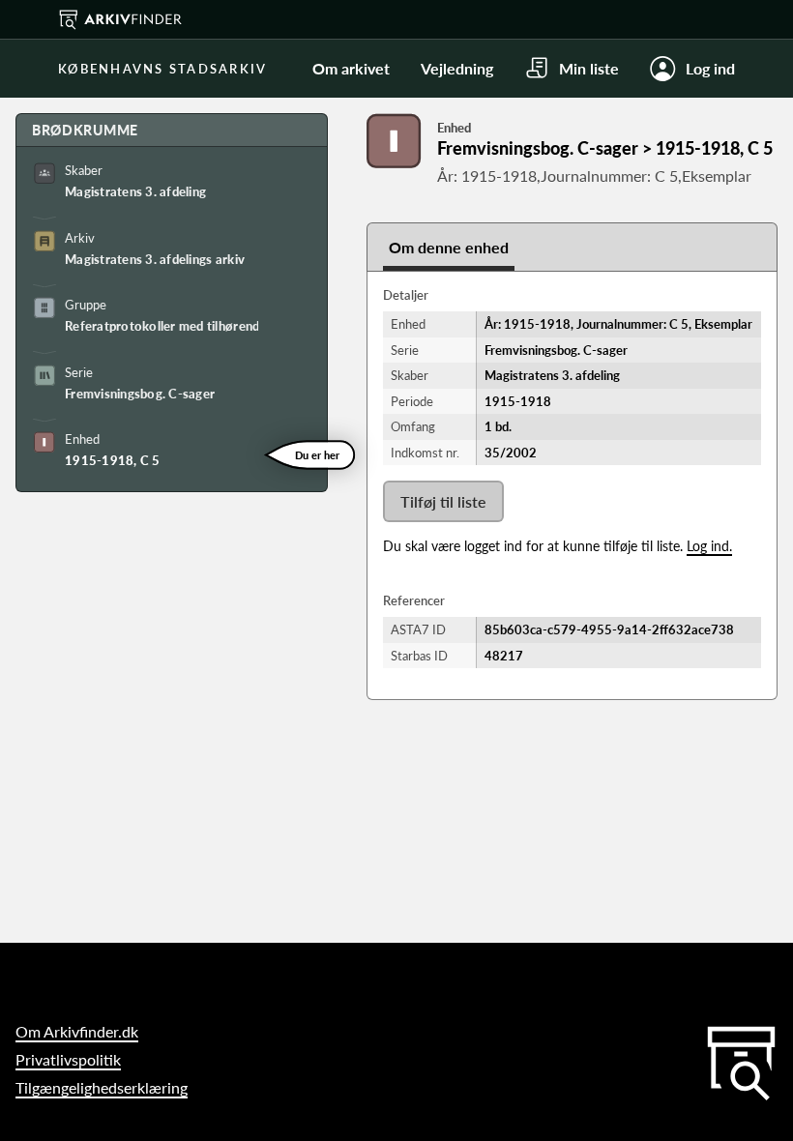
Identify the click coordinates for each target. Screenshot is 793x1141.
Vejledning (457, 68)
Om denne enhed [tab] (449, 247)
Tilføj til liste (443, 501)
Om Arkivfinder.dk (76, 1031)
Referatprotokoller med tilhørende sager (161, 326)
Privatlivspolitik (68, 1059)
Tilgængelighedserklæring (101, 1087)
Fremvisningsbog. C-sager (140, 393)
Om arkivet (351, 68)
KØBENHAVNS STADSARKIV (162, 68)
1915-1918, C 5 (113, 460)
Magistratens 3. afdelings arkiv (155, 259)
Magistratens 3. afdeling (135, 191)
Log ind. (709, 546)
